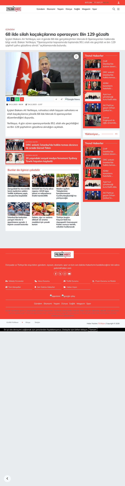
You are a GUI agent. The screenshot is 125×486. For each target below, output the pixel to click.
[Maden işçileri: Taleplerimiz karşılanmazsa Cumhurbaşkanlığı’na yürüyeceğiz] (67, 180)
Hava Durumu (44, 281)
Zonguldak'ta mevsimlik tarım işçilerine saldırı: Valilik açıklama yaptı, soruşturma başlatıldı (19, 192)
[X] (60, 274)
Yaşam (60, 9)
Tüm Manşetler (14, 287)
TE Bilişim (101, 323)
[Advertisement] (101, 219)
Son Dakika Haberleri (46, 287)
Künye (27, 322)
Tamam (92, 329)
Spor (94, 9)
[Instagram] (65, 274)
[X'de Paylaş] (12, 99)
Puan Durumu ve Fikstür (105, 281)
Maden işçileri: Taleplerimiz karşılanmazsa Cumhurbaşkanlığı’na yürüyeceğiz (66, 193)
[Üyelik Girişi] (118, 2)
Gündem (41, 9)
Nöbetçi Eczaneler (16, 281)
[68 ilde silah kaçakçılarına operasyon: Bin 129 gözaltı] (43, 74)
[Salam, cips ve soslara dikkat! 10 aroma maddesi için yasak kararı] (43, 208)
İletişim (37, 322)
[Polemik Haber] (13, 8)
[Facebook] (56, 274)
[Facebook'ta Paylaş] (8, 99)
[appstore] (55, 296)
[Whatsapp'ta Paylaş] (17, 99)
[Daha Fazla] (22, 99)
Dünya (69, 9)
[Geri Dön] (7, 478)
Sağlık (77, 9)
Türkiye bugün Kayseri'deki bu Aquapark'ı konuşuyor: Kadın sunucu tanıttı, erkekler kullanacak (67, 222)
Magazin (86, 9)
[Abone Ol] (72, 99)
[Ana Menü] (118, 9)
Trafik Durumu (72, 281)
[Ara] (114, 9)
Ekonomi (51, 9)
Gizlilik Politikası (12, 322)
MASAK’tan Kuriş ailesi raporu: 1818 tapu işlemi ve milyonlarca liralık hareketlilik (42, 192)
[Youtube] (69, 274)
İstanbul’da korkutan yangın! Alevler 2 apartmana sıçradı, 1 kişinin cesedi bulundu (18, 221)
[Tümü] (116, 134)
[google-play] (68, 296)
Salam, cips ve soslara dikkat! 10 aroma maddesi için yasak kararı (42, 221)
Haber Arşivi (72, 287)
